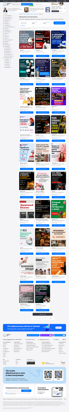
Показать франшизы (59, 22)
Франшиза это (16, 345)
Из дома (6, 28)
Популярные (7, 20)
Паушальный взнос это (18, 348)
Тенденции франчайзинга (31, 345)
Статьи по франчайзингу (18, 343)
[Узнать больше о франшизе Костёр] (42, 124)
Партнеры (60, 348)
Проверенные (7, 30)
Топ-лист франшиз (8, 15)
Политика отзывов (37, 399)
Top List (4, 346)
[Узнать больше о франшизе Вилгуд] (58, 181)
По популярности (6, 351)
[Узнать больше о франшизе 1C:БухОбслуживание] (26, 96)
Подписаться (26, 390)
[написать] (57, 1)
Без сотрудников (8, 31)
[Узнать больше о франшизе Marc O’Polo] (42, 265)
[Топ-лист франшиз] (34, 327)
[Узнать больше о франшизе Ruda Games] (58, 96)
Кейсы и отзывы (62, 345)
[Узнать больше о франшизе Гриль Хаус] (42, 96)
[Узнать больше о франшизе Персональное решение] (26, 124)
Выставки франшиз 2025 (46, 343)
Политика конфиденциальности (9, 399)
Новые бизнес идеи (45, 351)
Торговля (7, 36)
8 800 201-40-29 (30, 339)
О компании (61, 343)
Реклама (4, 362)
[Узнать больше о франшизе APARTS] (26, 40)
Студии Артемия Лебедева (31, 360)
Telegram (57, 339)
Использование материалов (57, 399)
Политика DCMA (30, 399)
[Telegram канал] (59, 335)
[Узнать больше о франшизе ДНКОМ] (26, 209)
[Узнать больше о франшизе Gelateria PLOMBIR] (42, 181)
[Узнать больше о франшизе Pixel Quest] (42, 294)
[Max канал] (46, 335)
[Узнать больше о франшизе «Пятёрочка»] (58, 209)
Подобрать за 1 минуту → (27, 4)
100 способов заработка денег (47, 345)
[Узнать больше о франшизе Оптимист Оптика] (26, 153)
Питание (6, 33)
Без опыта (7, 22)
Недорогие (7, 23)
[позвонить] (56, 1)
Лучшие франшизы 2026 (30, 343)
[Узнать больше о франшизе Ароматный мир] (58, 265)
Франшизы (5, 343)
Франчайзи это (16, 351)
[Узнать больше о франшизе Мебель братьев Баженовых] (42, 209)
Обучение (7, 41)
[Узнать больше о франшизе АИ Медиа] (42, 68)
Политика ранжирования (46, 399)
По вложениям (7, 46)
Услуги (4, 354)
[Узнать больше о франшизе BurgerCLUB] (26, 181)
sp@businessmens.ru (44, 339)
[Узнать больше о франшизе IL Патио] (58, 237)
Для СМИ (4, 364)
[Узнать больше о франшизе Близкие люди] (26, 265)
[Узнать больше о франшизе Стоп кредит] (58, 153)
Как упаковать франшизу (46, 346)
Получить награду (29, 348)
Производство (7, 44)
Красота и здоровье (8, 39)
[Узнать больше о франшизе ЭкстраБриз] (26, 68)
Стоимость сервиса (62, 353)
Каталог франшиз (8, 17)
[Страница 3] (53, 318)
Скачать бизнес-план (55, 11)
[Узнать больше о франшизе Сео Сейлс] (58, 40)
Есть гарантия (7, 25)
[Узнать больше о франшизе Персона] (42, 153)
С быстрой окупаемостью (9, 26)
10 (50, 318)
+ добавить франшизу (50, 1)
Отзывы (5, 13)
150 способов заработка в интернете (48, 348)
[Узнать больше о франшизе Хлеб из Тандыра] (42, 237)
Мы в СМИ (61, 346)
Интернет (6, 43)
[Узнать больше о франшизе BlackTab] (42, 40)
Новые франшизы (8, 18)
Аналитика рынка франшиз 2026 (32, 346)
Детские (6, 38)
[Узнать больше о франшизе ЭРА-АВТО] (58, 124)
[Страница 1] (31, 318)
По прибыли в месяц (8, 57)
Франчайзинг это (17, 346)
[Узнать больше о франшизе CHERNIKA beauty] (26, 294)
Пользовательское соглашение (21, 399)
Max (65, 339)
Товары (4, 356)
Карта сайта (61, 351)
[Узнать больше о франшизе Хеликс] (26, 237)
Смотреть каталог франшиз (33, 335)
